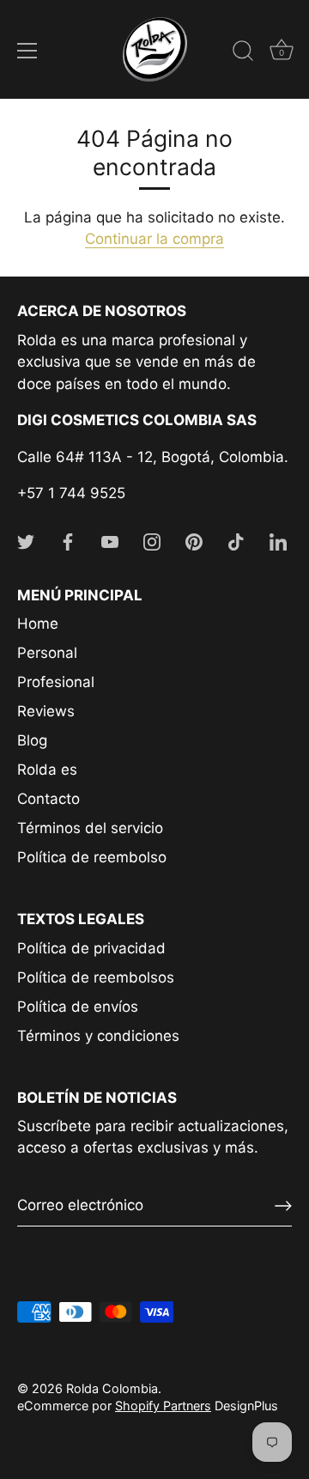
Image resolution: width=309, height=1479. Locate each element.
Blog (32, 740)
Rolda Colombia (112, 1388)
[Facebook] (67, 541)
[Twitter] (25, 541)
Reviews (46, 711)
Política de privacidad (91, 948)
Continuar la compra (154, 238)
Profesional (55, 682)
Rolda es (47, 769)
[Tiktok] (236, 541)
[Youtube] (109, 541)
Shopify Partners (163, 1405)
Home (37, 623)
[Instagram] (152, 541)
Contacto (48, 798)
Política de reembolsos (95, 977)
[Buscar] (243, 53)
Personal (47, 652)
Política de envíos (77, 1006)
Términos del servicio (90, 828)
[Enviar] (283, 1205)
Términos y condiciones (98, 1035)
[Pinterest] (194, 541)
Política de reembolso (92, 857)
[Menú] (27, 51)
